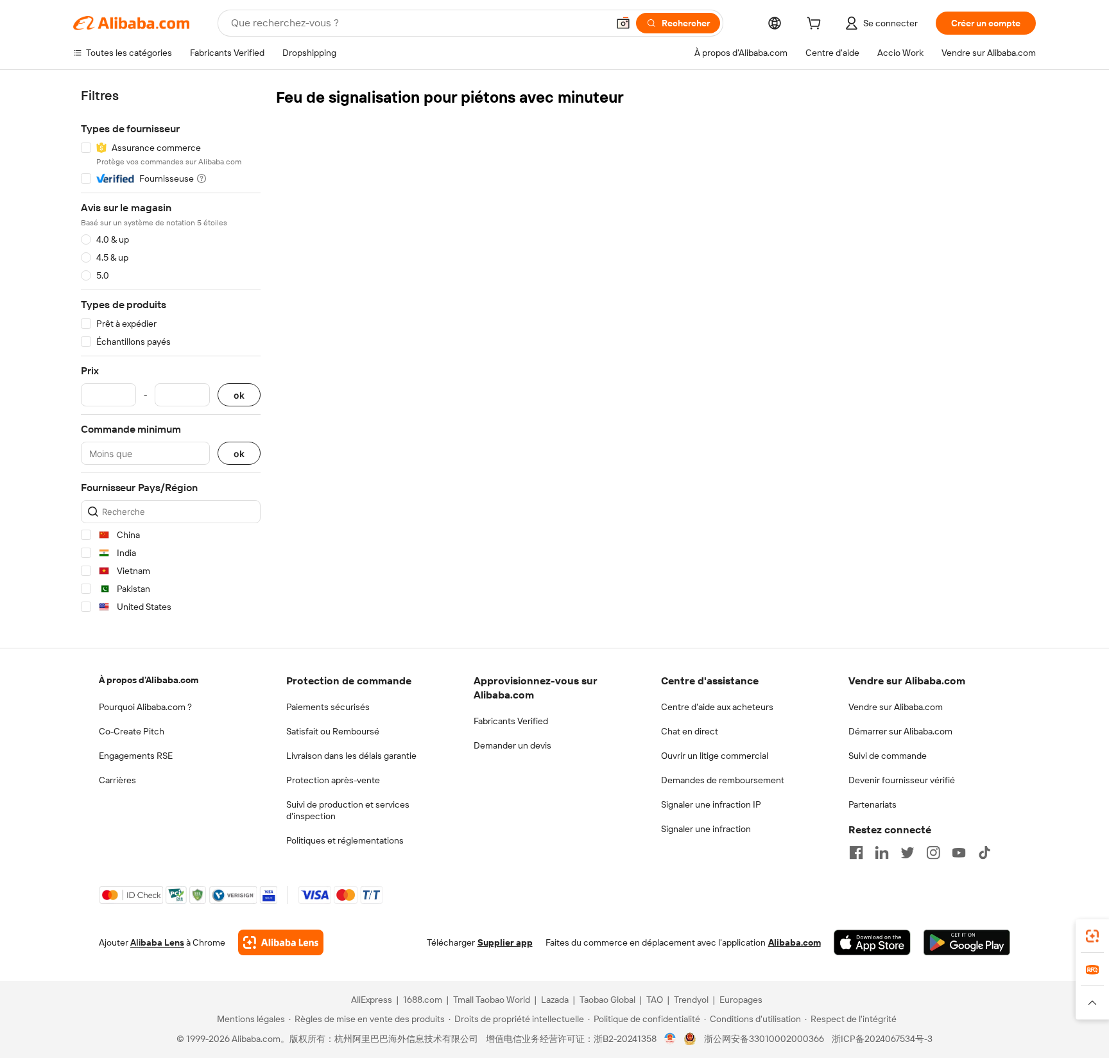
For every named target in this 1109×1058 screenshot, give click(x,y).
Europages (740, 999)
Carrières (117, 780)
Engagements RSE (136, 755)
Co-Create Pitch (131, 731)
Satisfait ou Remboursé (332, 731)
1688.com (422, 999)
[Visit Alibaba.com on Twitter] (907, 852)
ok (239, 395)
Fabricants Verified (511, 721)
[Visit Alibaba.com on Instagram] (933, 852)
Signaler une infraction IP (711, 804)
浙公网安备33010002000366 (764, 1039)
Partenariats (872, 804)
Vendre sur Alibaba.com (895, 707)
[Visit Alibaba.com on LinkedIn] (882, 852)
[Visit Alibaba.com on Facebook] (856, 852)
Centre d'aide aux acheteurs (717, 707)
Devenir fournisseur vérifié (901, 780)
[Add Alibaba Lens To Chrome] (280, 942)
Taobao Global (607, 999)
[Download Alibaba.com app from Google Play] (967, 942)
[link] (1092, 936)
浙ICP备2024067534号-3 (882, 1039)
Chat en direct (689, 731)
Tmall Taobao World (491, 999)
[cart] (816, 25)
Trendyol (691, 999)
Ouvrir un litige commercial (714, 755)
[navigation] (171, 353)
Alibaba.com (794, 942)
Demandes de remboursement (722, 780)
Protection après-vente (333, 780)
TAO (654, 999)
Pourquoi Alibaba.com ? (145, 707)
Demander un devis (512, 745)
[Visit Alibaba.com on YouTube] (959, 852)
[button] (623, 23)
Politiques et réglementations (345, 840)
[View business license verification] (670, 1038)
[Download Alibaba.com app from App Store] (872, 942)
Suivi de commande (887, 755)
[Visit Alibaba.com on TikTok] (984, 852)
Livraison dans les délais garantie (351, 755)
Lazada (555, 999)
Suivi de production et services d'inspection (347, 810)
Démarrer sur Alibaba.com (900, 731)
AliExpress (371, 999)
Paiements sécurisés (328, 707)
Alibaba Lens (157, 942)
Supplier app (505, 942)
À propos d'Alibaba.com (148, 680)
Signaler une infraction (706, 829)
